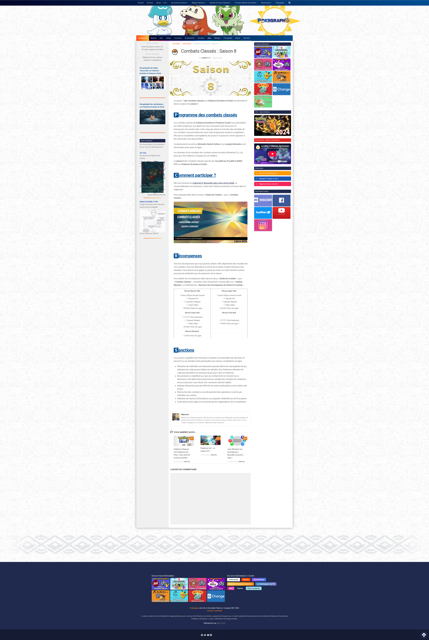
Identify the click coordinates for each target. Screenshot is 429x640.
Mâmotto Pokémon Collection (240, 584)
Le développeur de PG (266, 584)
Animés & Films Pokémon (220, 3)
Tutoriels (246, 38)
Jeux (209, 38)
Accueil (141, 3)
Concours (178, 38)
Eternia (246, 580)
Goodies (201, 38)
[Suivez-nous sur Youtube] (208, 635)
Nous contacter (254, 588)
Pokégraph (279, 3)
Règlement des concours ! (269, 184)
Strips (237, 38)
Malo (231, 588)
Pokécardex (233, 580)
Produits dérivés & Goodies (245, 3)
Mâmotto (206, 58)
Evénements (190, 38)
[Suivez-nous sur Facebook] (202, 635)
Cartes (168, 38)
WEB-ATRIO (221, 623)
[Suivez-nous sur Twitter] (205, 635)
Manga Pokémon (198, 3)
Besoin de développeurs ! (268, 173)
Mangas (217, 38)
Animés (154, 38)
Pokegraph (228, 38)
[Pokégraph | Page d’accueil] (274, 20)
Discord (150, 3)
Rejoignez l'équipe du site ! (269, 179)
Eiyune (240, 588)
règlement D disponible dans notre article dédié (213, 183)
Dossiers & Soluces (179, 3)
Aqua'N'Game (258, 580)
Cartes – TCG (161, 3)
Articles (187, 44)
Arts (161, 38)
